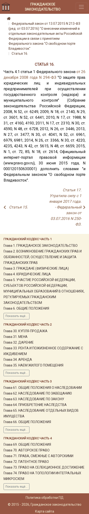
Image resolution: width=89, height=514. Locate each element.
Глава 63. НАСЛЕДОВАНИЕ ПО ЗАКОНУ (34, 399)
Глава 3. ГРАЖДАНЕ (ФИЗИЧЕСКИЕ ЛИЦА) (36, 268)
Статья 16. (20, 53)
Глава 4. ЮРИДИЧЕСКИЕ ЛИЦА (27, 274)
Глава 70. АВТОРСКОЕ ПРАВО (27, 450)
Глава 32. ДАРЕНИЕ (19, 342)
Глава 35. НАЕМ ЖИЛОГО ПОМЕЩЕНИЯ (33, 365)
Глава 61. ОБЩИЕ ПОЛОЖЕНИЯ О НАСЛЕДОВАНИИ (43, 388)
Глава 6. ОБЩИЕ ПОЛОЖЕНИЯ (26, 308)
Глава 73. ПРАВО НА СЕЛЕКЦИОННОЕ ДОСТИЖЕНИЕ (44, 467)
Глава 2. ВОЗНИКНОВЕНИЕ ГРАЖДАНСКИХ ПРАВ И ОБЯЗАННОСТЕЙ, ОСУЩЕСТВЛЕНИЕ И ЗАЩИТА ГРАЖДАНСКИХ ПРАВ (43, 257)
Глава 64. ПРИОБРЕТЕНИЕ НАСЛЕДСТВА (35, 405)
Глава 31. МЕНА (16, 337)
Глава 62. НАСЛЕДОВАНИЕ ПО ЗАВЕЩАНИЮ (38, 393)
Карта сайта (44, 511)
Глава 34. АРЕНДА (18, 359)
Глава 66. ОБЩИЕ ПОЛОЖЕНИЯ (27, 422)
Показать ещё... (16, 316)
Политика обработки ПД (45, 497)
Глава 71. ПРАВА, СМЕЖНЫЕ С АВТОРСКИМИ (38, 456)
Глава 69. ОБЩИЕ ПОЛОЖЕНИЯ (27, 444)
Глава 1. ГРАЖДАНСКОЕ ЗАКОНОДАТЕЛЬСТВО (41, 245)
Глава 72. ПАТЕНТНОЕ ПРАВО (26, 462)
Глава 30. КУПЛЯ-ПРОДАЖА (25, 331)
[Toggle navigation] (81, 7)
